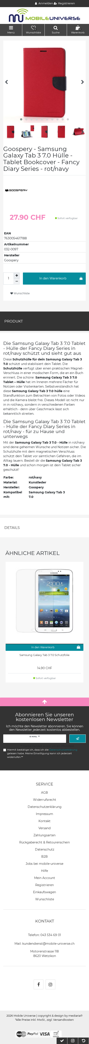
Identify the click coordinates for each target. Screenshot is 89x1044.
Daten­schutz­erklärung (45, 807)
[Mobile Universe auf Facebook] (38, 984)
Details (12, 527)
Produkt (13, 321)
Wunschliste (21, 293)
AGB (44, 793)
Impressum (44, 814)
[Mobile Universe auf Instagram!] (50, 984)
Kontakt (44, 821)
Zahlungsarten (44, 835)
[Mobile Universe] (44, 15)
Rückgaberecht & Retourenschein (44, 842)
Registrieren (44, 885)
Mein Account (44, 878)
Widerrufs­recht (44, 800)
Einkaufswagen (44, 892)
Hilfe (44, 871)
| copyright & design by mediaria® (59, 1015)
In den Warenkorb (52, 278)
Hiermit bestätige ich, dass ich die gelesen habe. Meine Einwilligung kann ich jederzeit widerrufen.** (42, 753)
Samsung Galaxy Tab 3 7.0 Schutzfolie (44, 655)
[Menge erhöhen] (17, 276)
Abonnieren (77, 738)
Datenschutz (44, 849)
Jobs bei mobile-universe (44, 864)
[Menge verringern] (17, 282)
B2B (44, 857)
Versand (44, 828)
